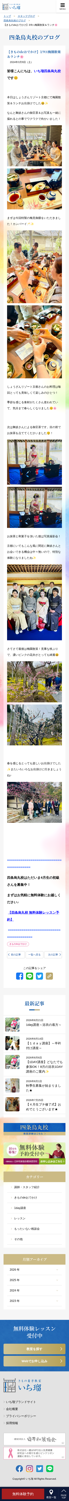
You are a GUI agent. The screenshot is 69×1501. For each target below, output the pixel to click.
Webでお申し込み (34, 1361)
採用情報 (12, 1423)
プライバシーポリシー (21, 1416)
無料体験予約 (23, 1494)
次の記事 (53, 954)
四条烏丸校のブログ (15, 20)
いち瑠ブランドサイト (21, 1402)
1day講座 (20, 1207)
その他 (18, 1239)
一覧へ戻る (34, 954)
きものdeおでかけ (25, 1197)
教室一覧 (51, 1497)
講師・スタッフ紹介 (27, 1187)
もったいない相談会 (27, 1228)
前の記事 (16, 954)
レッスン (19, 1218)
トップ (7, 16)
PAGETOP (64, 1496)
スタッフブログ (26, 16)
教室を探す (34, 1349)
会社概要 (12, 1409)
